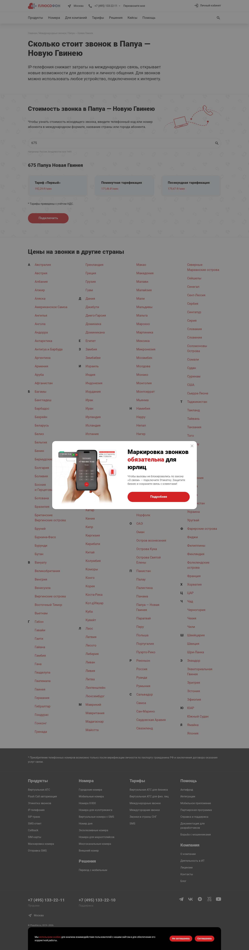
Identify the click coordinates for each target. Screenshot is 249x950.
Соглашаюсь (204, 938)
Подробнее (158, 497)
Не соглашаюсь (181, 938)
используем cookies (50, 937)
